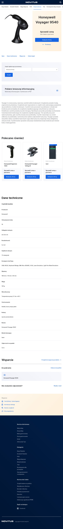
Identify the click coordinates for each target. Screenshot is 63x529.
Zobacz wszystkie (56, 368)
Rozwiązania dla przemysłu (54, 6)
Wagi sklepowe (24, 6)
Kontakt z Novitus (22, 489)
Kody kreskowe (37, 6)
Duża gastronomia (22, 436)
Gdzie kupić (31, 56)
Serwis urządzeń (9, 408)
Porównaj (48, 44)
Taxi (44, 6)
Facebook (22, 508)
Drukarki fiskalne (14, 6)
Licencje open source (23, 497)
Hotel (18, 439)
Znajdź (9, 74)
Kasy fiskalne (5, 6)
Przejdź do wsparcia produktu (50, 360)
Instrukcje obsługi (9, 404)
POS (31, 6)
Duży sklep (20, 431)
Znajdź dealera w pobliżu (24, 483)
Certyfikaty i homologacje (11, 401)
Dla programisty (9, 411)
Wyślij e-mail (57, 385)
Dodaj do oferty (47, 40)
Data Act (19, 494)
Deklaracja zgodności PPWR (25, 499)
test (47, 164)
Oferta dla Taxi (21, 441)
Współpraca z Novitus (23, 486)
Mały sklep (20, 428)
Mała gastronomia (22, 433)
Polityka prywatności (23, 491)
